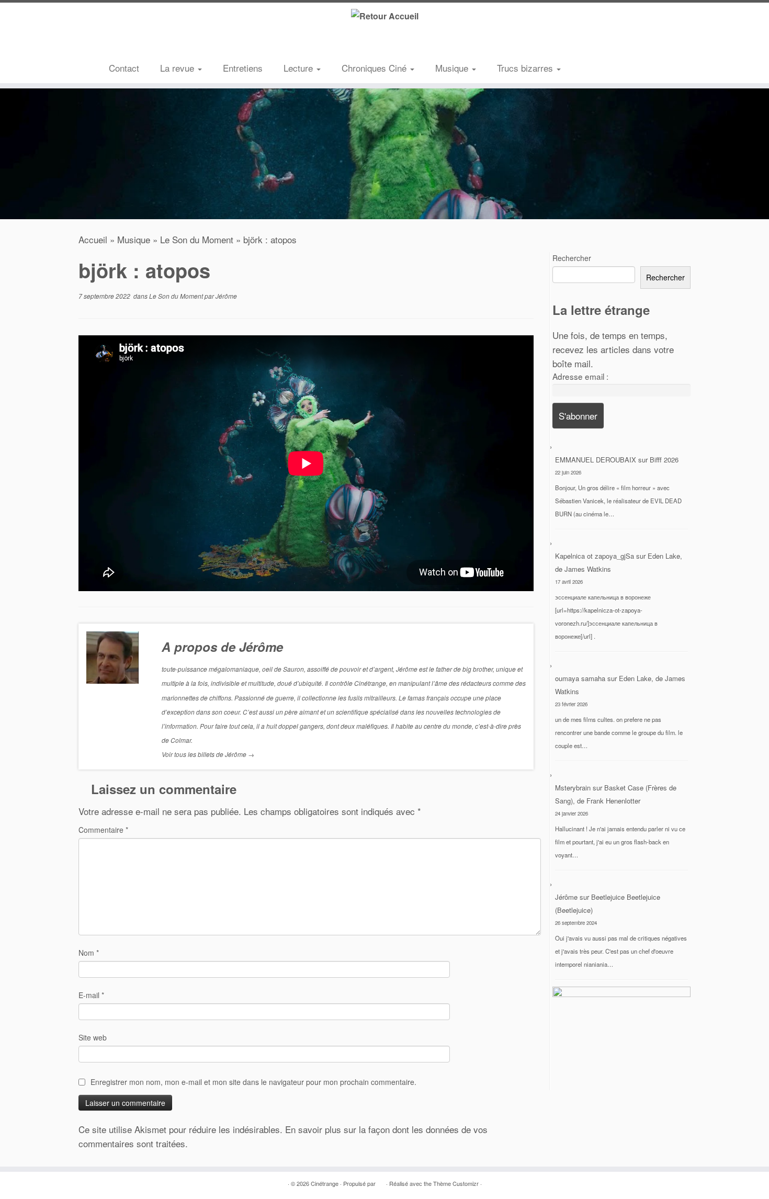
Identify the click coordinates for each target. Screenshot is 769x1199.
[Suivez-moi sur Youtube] (164, 44)
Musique (453, 67)
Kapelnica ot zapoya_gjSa (594, 556)
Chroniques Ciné (375, 67)
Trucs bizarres (526, 67)
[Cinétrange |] (384, 15)
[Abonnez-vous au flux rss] (117, 44)
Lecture (299, 67)
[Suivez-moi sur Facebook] (148, 44)
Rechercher (571, 258)
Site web (92, 1037)
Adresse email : (580, 376)
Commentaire (103, 829)
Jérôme (226, 295)
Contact (124, 67)
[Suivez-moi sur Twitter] (132, 44)
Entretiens (243, 67)
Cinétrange (324, 1183)
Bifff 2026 (664, 460)
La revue (178, 67)
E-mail (91, 995)
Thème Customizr (456, 1183)
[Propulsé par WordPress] (380, 1181)
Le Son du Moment (196, 239)
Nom (88, 952)
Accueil (92, 239)
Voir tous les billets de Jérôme (208, 754)
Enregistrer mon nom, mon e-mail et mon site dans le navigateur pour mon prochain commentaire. (253, 1082)
